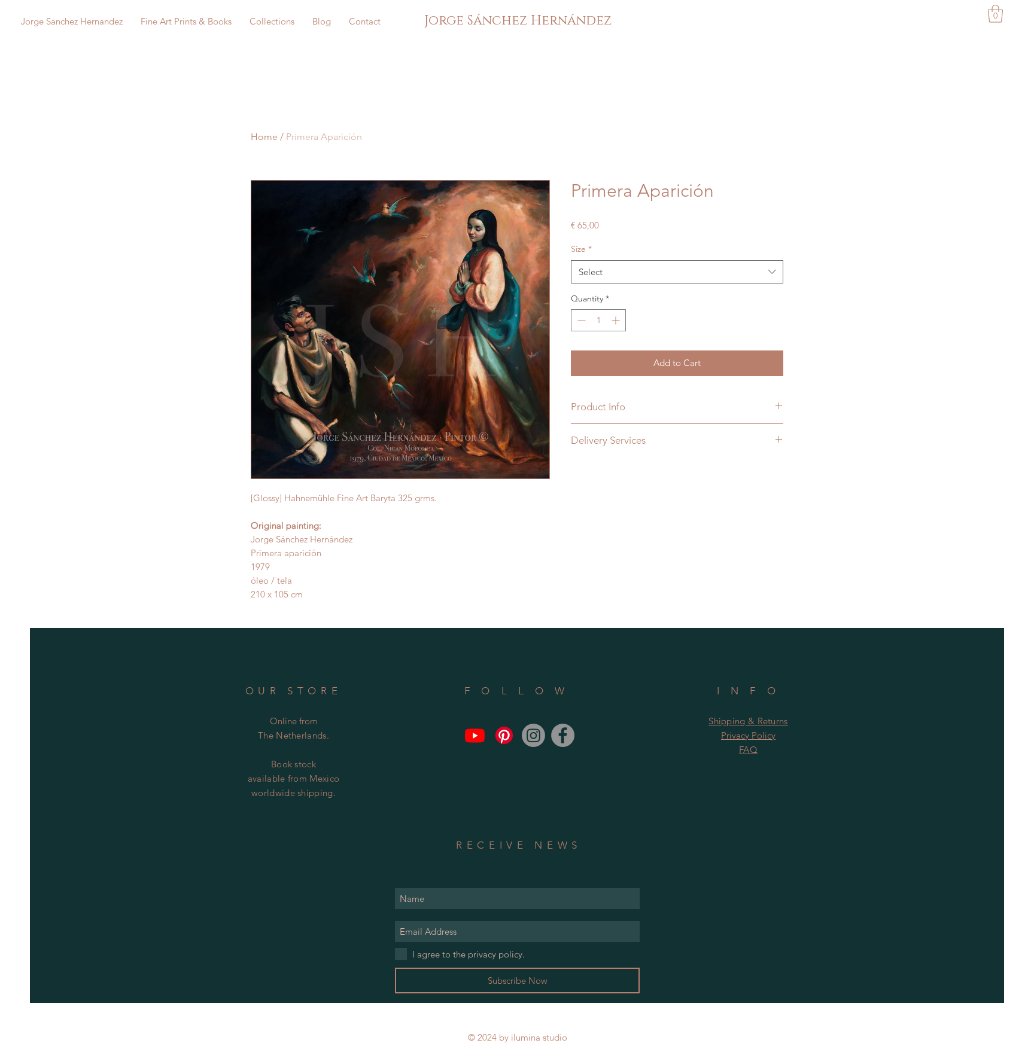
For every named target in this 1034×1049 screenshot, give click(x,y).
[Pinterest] (504, 735)
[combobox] (677, 271)
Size (581, 248)
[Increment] (616, 320)
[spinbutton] (598, 320)
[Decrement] (580, 320)
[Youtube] (474, 735)
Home (264, 136)
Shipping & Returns (747, 721)
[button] (995, 14)
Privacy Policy (748, 735)
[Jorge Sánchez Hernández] (562, 735)
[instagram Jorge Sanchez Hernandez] (533, 735)
